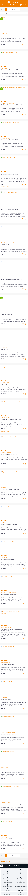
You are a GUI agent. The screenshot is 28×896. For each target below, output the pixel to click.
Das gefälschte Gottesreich (8, 594)
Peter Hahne (4, 68)
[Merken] (22, 44)
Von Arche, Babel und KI (7, 559)
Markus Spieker (5, 278)
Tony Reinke (4, 557)
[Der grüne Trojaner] (14, 687)
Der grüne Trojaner (6, 699)
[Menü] (2, 4)
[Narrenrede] (14, 337)
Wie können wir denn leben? (9, 454)
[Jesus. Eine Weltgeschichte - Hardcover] (14, 267)
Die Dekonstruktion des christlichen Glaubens (14, 105)
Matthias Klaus (4, 522)
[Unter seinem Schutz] (14, 302)
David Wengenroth (5, 243)
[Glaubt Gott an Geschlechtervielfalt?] (14, 407)
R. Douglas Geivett (11, 592)
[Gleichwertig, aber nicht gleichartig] (14, 128)
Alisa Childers (10, 103)
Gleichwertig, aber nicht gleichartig (11, 140)
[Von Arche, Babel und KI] (14, 547)
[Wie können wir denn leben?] (14, 442)
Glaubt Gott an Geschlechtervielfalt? (11, 419)
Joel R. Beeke (12, 732)
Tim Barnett (4, 103)
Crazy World (4, 384)
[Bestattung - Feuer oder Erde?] (14, 198)
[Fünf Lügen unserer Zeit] (14, 652)
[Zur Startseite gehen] (14, 2)
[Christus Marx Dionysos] (14, 757)
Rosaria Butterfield (5, 662)
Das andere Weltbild (6, 839)
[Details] (25, 184)
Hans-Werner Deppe (6, 173)
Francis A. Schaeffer (6, 452)
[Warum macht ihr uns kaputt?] (14, 58)
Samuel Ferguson (5, 417)
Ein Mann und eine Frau (7, 734)
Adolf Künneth (4, 767)
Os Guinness (4, 347)
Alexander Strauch (5, 138)
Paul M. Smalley (5, 732)
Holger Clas (4, 312)
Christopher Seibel (5, 802)
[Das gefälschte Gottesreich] (14, 582)
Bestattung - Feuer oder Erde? (9, 209)
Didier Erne (4, 697)
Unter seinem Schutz (7, 314)
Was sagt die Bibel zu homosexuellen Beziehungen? (11, 629)
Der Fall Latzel (5, 244)
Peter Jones (4, 837)
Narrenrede (4, 349)
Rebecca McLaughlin (6, 627)
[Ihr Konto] (17, 4)
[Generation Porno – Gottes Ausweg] (14, 792)
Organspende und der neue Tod (10, 489)
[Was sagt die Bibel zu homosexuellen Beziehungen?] (14, 617)
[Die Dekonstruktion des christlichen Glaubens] (14, 93)
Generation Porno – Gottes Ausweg (11, 804)
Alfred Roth (4, 33)
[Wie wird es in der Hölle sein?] (14, 163)
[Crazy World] (14, 372)
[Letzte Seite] (19, 9)
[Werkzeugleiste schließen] (1, 866)
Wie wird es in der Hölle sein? (9, 174)
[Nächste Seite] (17, 9)
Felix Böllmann (14, 243)
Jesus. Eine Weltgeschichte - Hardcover (12, 279)
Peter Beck (3, 487)
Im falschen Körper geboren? (9, 524)
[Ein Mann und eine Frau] (14, 722)
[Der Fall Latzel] (14, 232)
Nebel (2, 35)
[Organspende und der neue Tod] (14, 477)
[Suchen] (10, 4)
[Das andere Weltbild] (14, 827)
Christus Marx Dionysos (7, 769)
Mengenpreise (5, 186)
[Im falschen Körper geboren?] (14, 512)
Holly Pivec (3, 592)
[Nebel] (14, 23)
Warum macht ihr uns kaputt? (9, 70)
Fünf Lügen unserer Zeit (7, 664)
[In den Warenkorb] (25, 44)
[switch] (7, 870)
